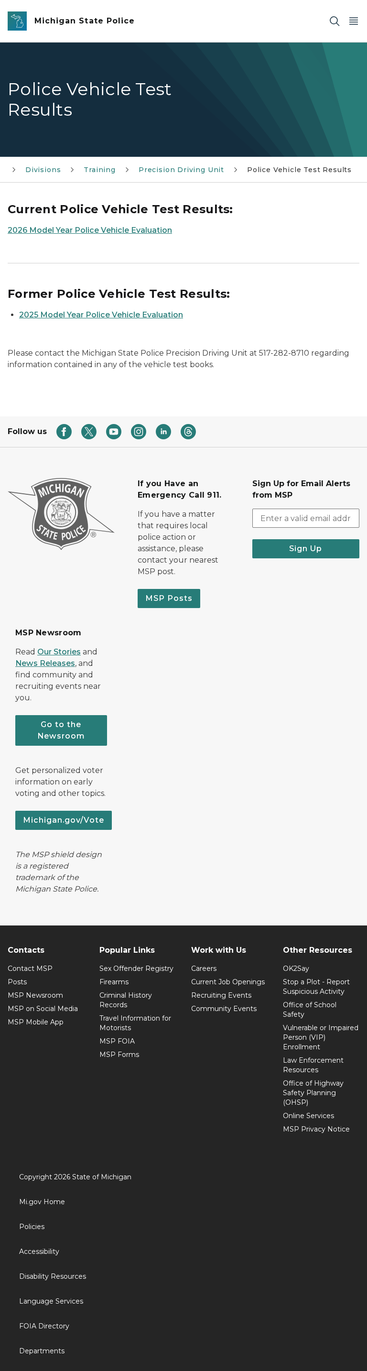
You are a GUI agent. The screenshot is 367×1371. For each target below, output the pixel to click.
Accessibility (39, 1251)
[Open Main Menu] (353, 21)
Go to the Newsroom (61, 730)
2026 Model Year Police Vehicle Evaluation (90, 230)
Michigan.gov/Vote (63, 820)
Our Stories (59, 651)
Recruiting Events (221, 995)
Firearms (114, 982)
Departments (42, 1351)
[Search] (334, 21)
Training (100, 169)
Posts (17, 982)
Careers (203, 968)
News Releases (45, 663)
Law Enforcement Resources (313, 1065)
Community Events (224, 1008)
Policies (31, 1226)
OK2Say (296, 968)
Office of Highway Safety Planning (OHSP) (313, 1093)
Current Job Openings (228, 982)
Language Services (51, 1301)
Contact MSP (30, 968)
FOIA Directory (44, 1326)
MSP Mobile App (36, 1022)
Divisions (43, 169)
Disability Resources (52, 1276)
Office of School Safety (309, 1010)
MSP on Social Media (43, 1008)
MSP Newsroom (35, 995)
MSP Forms (119, 1054)
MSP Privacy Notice (316, 1129)
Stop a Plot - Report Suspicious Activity (316, 987)
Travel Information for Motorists (135, 1023)
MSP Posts (169, 598)
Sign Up (305, 548)
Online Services (308, 1115)
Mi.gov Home (42, 1201)
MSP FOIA (117, 1041)
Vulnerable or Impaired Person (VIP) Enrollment (320, 1037)
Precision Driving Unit (181, 169)
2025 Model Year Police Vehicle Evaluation (101, 314)
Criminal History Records (125, 1000)
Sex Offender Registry (136, 968)
